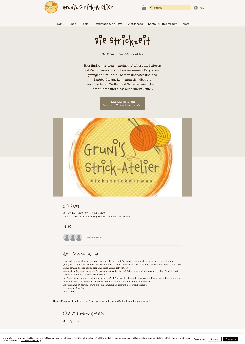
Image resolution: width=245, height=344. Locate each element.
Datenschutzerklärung (31, 340)
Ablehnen (215, 339)
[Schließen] (241, 339)
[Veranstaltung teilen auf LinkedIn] (78, 321)
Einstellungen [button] (200, 339)
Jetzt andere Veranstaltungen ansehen (122, 105)
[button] (144, 7)
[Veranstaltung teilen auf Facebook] (64, 321)
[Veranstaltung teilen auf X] (71, 321)
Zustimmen (231, 339)
